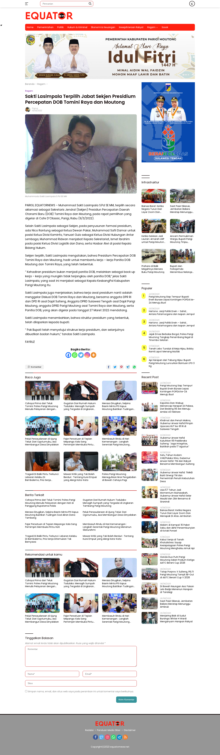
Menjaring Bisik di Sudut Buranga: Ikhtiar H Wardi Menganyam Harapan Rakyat (176, 618)
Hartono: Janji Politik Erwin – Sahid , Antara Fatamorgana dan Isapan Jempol (172, 312)
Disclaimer (130, 730)
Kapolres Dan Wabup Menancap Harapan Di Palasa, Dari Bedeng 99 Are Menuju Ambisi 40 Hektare (176, 407)
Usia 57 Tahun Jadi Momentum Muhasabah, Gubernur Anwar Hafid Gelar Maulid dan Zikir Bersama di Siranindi (175, 495)
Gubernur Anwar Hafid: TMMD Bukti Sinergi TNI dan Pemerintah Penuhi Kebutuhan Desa (177, 477)
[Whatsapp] (74, 355)
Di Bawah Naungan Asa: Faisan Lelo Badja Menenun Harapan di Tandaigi (177, 589)
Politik (60, 27)
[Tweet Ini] (115, 367)
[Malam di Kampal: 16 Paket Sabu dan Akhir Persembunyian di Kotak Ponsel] (150, 527)
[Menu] (27, 3)
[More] (93, 355)
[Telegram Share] (127, 367)
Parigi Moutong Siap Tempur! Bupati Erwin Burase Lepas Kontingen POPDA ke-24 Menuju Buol (172, 299)
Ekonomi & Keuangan (103, 27)
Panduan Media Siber (108, 730)
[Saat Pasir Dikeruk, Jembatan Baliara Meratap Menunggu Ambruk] (182, 196)
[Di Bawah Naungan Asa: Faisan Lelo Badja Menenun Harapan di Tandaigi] (150, 588)
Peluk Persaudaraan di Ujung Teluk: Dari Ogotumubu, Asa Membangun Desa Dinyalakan (42, 441)
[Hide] (1, 25)
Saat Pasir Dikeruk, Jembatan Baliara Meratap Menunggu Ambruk (181, 209)
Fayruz (35, 108)
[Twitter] (81, 355)
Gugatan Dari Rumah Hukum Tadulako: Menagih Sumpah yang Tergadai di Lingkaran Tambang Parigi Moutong (80, 406)
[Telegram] (119, 737)
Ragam (29, 90)
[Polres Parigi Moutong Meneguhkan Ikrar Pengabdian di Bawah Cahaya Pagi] (119, 461)
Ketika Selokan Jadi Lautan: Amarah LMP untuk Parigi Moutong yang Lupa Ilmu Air (153, 239)
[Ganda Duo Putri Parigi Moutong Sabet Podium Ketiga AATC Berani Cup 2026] (150, 559)
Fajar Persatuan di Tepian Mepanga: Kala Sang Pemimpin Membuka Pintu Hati (78, 441)
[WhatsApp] (113, 737)
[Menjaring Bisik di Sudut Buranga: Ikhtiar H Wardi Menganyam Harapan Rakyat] (150, 618)
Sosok (165, 27)
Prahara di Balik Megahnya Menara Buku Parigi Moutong (153, 269)
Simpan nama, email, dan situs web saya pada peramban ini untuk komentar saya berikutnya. (81, 691)
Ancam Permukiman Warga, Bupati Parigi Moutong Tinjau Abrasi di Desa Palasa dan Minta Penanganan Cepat (182, 239)
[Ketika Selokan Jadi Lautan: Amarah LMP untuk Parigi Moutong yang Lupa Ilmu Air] (154, 226)
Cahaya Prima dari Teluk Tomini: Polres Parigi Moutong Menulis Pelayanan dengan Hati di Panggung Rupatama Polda (41, 406)
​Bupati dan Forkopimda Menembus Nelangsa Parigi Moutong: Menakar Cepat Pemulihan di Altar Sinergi (182, 269)
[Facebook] (68, 355)
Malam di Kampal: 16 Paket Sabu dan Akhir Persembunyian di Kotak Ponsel (177, 527)
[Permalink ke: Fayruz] (27, 109)
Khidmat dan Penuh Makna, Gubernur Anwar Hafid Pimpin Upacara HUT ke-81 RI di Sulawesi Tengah (176, 425)
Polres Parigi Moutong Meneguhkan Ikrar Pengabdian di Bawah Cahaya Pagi (119, 477)
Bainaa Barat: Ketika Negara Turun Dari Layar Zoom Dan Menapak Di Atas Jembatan (153, 209)
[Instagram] (87, 355)
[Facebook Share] (108, 367)
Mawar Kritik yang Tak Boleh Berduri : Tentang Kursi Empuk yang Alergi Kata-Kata (80, 477)
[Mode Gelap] (192, 3)
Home (30, 27)
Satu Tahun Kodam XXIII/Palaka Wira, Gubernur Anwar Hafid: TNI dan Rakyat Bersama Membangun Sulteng (177, 459)
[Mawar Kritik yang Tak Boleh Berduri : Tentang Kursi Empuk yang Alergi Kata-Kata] (81, 461)
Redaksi (89, 730)
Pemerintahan (45, 27)
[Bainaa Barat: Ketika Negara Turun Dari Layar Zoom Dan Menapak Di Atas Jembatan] (154, 196)
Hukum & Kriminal (77, 27)
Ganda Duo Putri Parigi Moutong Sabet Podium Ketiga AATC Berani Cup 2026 (177, 559)
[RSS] (125, 737)
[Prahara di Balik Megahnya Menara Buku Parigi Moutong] (154, 256)
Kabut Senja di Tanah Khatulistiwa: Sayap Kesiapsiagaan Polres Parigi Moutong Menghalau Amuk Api (177, 544)
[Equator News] (49, 15)
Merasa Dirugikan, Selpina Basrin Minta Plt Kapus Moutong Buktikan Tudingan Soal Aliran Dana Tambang (118, 406)
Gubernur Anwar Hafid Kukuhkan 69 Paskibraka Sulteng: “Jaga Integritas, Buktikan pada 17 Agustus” (174, 442)
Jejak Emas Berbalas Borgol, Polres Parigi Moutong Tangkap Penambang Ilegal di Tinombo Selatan (171, 337)
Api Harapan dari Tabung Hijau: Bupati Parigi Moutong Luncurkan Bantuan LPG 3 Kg (172, 363)
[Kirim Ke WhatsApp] (134, 367)
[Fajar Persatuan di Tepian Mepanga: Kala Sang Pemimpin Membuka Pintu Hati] (81, 426)
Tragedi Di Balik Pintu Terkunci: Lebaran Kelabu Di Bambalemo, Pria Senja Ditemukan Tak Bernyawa (42, 477)
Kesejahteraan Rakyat (131, 27)
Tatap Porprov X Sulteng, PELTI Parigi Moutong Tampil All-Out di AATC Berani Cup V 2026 (177, 574)
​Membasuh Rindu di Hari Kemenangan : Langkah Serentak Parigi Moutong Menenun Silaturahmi (115, 441)
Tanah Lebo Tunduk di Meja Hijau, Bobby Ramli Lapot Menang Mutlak (171, 350)
